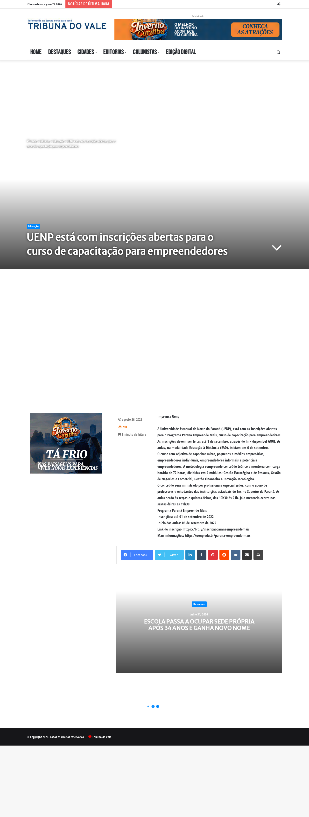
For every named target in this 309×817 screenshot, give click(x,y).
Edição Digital (181, 52)
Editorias (113, 52)
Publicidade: (198, 16)
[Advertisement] (145, 95)
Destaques (59, 52)
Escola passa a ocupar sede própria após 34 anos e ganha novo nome (199, 624)
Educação (58, 141)
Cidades (85, 52)
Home (36, 52)
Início (33, 141)
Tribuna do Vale (101, 737)
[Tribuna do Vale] (67, 24)
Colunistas (145, 52)
